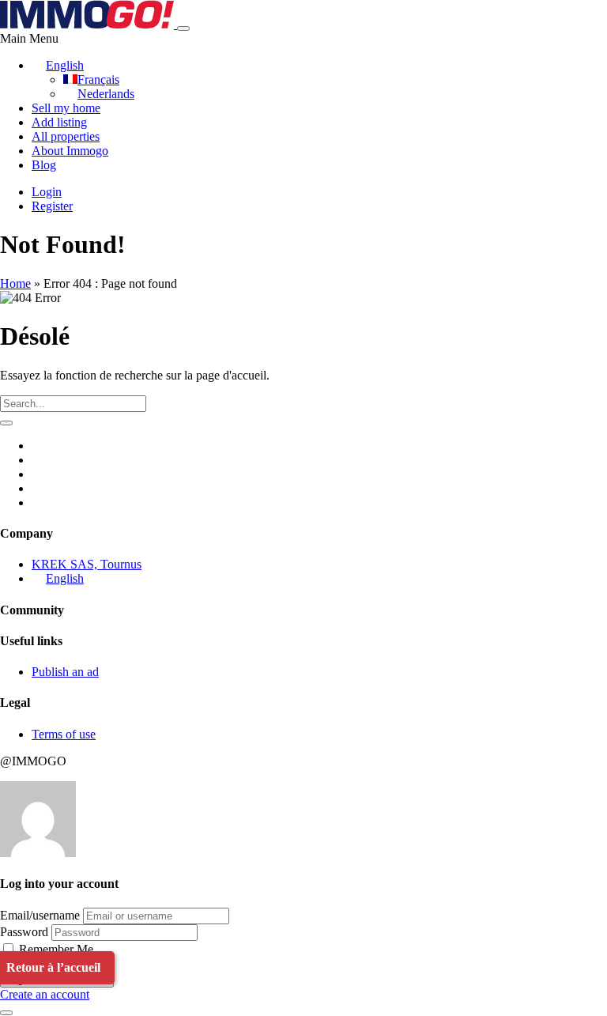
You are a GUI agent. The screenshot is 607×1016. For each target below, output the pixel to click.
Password (24, 932)
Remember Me (54, 949)
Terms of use (64, 734)
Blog (44, 165)
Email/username (40, 915)
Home (15, 283)
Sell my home (66, 108)
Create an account (44, 994)
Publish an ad (65, 671)
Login (47, 191)
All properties (66, 136)
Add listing (59, 122)
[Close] (6, 1012)
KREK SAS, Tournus (86, 564)
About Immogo (70, 150)
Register (52, 206)
